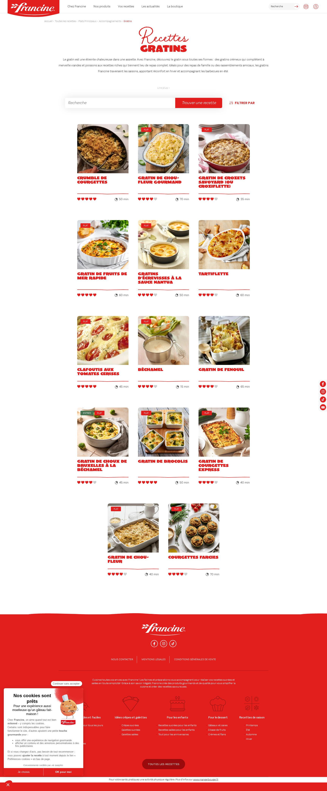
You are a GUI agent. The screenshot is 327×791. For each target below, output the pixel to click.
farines (148, 680)
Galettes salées (129, 734)
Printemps (252, 725)
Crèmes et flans (217, 734)
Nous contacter (122, 659)
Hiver (249, 739)
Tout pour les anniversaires (173, 734)
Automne (251, 734)
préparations (162, 680)
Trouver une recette (199, 103)
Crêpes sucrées (130, 725)
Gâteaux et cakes (217, 725)
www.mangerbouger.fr (205, 779)
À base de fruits (217, 730)
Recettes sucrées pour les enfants (177, 725)
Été (248, 730)
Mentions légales (154, 659)
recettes (167, 686)
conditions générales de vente (195, 659)
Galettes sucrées (130, 730)
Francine (133, 680)
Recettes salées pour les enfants (176, 730)
